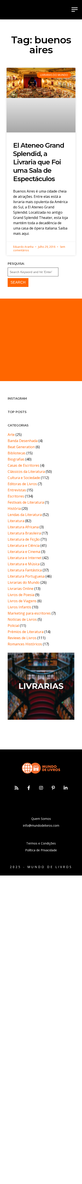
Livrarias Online (20, 588)
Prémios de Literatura (26, 631)
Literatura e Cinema (24, 551)
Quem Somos (41, 819)
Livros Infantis (19, 607)
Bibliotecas (17, 453)
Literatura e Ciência (24, 545)
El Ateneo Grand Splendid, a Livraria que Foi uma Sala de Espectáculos (38, 162)
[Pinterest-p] (53, 788)
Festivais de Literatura (26, 502)
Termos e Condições (41, 843)
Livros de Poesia (21, 594)
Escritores (16, 496)
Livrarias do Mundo (24, 582)
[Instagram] (41, 788)
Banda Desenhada (23, 440)
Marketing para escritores (29, 613)
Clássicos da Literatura (26, 471)
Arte (11, 434)
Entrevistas (17, 490)
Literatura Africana (23, 527)
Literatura (16, 520)
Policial (13, 625)
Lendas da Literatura (25, 514)
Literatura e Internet (25, 557)
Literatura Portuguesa (26, 576)
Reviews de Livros (22, 637)
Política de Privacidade (41, 850)
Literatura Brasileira (24, 533)
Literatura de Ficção (24, 539)
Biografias (16, 459)
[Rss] (16, 788)
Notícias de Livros (22, 619)
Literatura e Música (24, 564)
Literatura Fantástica (25, 570)
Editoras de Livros (22, 483)
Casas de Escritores (23, 465)
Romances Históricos (25, 644)
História (14, 508)
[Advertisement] (41, 340)
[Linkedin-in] (65, 788)
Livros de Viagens (22, 600)
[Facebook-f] (29, 788)
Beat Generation (21, 446)
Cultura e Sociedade (24, 477)
